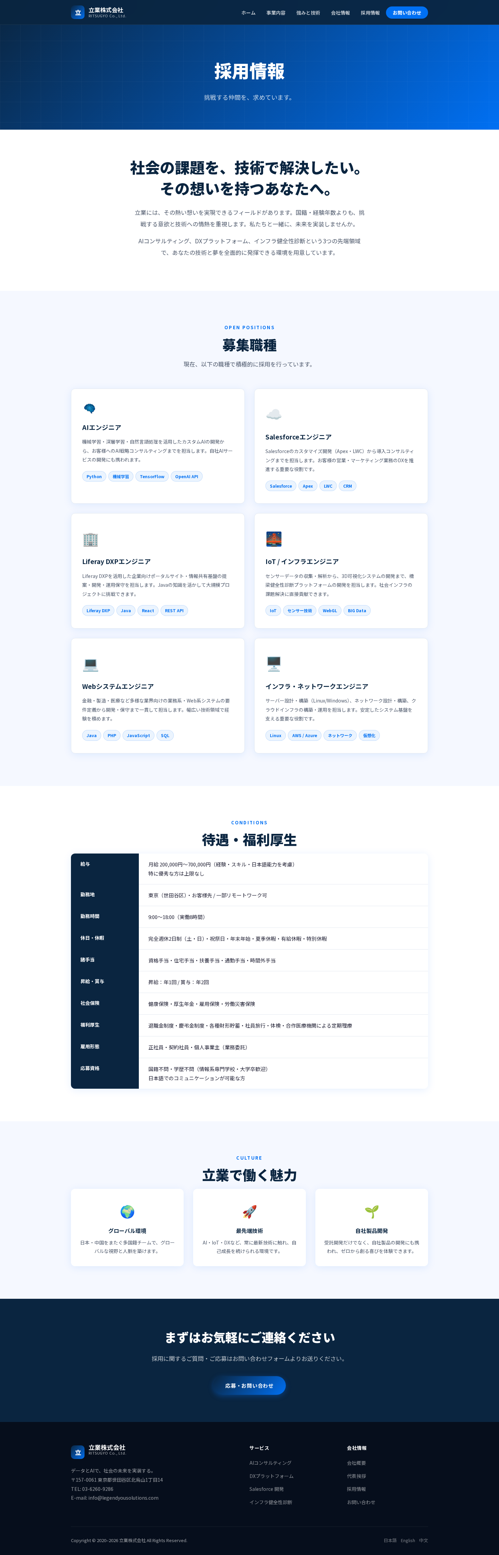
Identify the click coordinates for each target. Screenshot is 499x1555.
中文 (423, 1540)
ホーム (248, 12)
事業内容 (275, 12)
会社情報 (340, 12)
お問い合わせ (407, 12)
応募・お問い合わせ (249, 1385)
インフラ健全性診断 (271, 1502)
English (408, 1540)
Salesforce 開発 (267, 1488)
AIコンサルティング (271, 1462)
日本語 (390, 1540)
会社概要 (356, 1462)
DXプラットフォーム (272, 1476)
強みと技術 (308, 12)
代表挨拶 (356, 1476)
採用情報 (370, 12)
